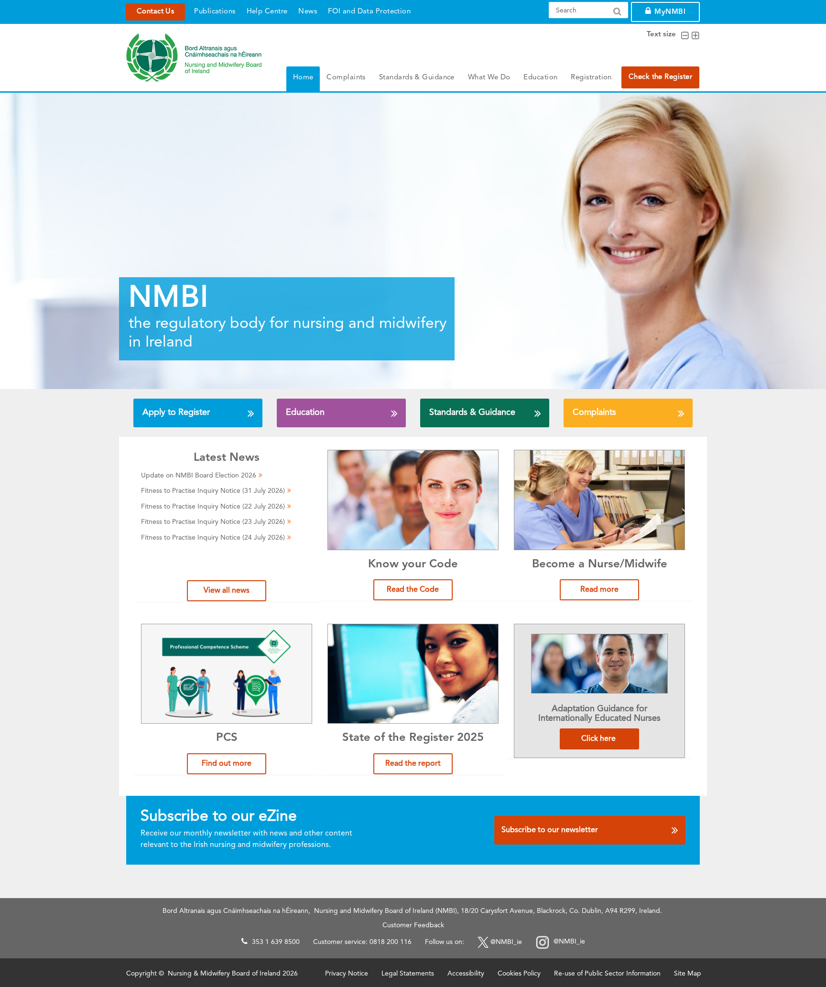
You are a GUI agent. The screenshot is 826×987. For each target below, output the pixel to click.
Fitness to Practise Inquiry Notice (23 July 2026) (213, 522)
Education (540, 77)
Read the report (413, 764)
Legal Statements (407, 973)
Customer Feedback (413, 925)
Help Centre (267, 11)
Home (303, 77)
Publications (214, 11)
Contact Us (155, 11)
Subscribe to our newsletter (549, 830)
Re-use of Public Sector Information (607, 973)
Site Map (687, 973)
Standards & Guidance (417, 77)
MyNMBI (669, 12)
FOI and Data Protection (369, 11)
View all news (227, 591)
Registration (591, 77)
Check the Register (660, 77)
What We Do (489, 77)
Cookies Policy (519, 973)
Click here (599, 739)
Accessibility (465, 973)
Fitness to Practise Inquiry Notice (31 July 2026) (213, 491)
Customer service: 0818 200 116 (362, 942)
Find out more (226, 764)
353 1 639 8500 (276, 942)
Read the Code (413, 590)
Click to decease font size (684, 36)
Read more (599, 590)
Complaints (346, 77)
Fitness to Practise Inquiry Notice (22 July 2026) (213, 506)
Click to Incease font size (695, 36)
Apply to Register (176, 412)
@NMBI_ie (506, 942)
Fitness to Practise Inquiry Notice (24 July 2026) (213, 537)
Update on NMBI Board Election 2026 (198, 475)
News (307, 11)
